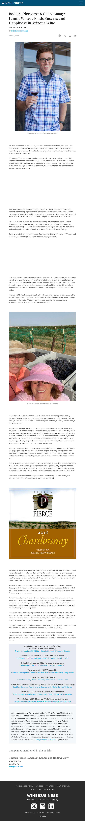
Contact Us (29, 813)
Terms (58, 813)
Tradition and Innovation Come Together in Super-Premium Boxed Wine (42, 694)
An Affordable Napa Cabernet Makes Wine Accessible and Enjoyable (42, 701)
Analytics (50, 786)
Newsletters (36, 789)
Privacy (50, 813)
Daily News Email (63, 786)
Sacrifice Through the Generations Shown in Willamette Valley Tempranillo (42, 672)
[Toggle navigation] (81, 3)
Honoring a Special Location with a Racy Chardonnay (42, 665)
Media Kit (42, 816)
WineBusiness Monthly (24, 786)
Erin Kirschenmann (19, 30)
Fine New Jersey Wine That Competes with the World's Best (42, 680)
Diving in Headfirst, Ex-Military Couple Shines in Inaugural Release (42, 651)
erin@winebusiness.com (45, 739)
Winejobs (39, 786)
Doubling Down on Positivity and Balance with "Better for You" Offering (42, 687)
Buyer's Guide (49, 789)
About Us (40, 813)
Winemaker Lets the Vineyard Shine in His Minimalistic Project (42, 658)
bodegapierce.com (16, 766)
